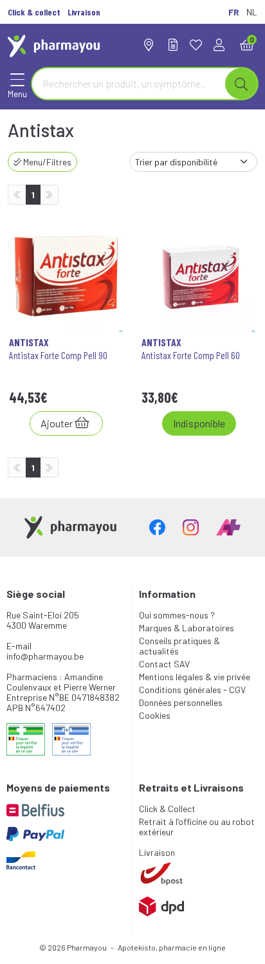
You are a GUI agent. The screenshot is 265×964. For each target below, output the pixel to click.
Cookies (154, 715)
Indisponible (199, 423)
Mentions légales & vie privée (194, 676)
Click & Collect (167, 808)
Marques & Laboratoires (186, 627)
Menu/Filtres (46, 161)
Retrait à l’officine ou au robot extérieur (197, 826)
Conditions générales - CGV (192, 689)
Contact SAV (164, 663)
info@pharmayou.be (45, 656)
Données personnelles (181, 702)
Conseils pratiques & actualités (179, 645)
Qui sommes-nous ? (177, 614)
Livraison (157, 852)
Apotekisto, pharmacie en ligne (172, 947)
